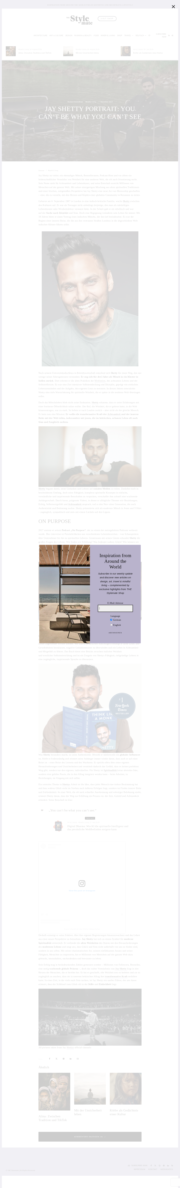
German (116, 620)
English (117, 625)
